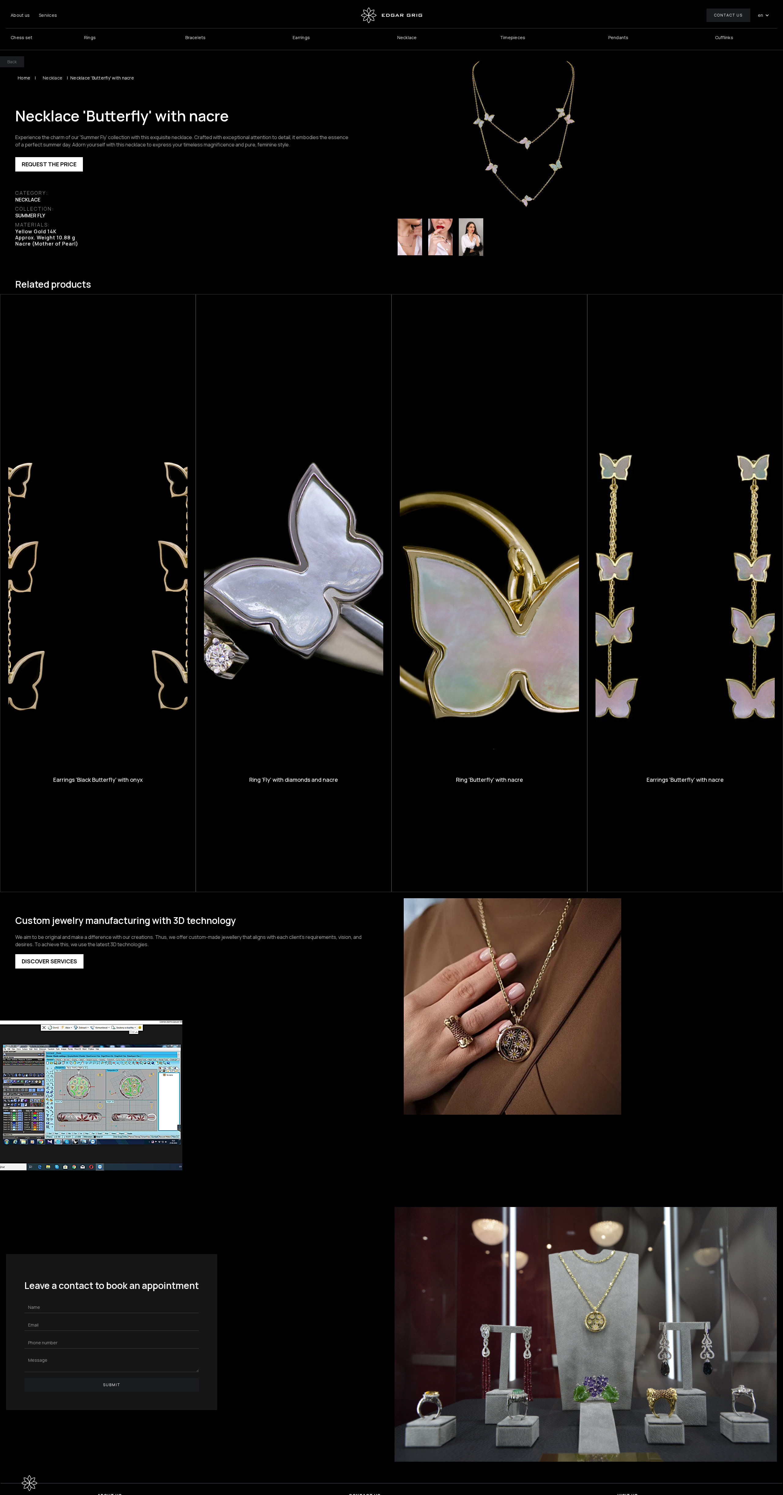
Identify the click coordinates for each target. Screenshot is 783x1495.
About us (20, 15)
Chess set (21, 37)
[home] (391, 15)
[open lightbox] (530, 136)
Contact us (728, 15)
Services (48, 15)
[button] (763, 15)
